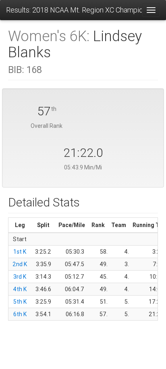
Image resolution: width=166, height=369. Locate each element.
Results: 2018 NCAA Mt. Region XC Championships (74, 10)
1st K (19, 251)
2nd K (19, 264)
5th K (20, 301)
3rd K (19, 276)
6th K (20, 314)
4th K (20, 289)
